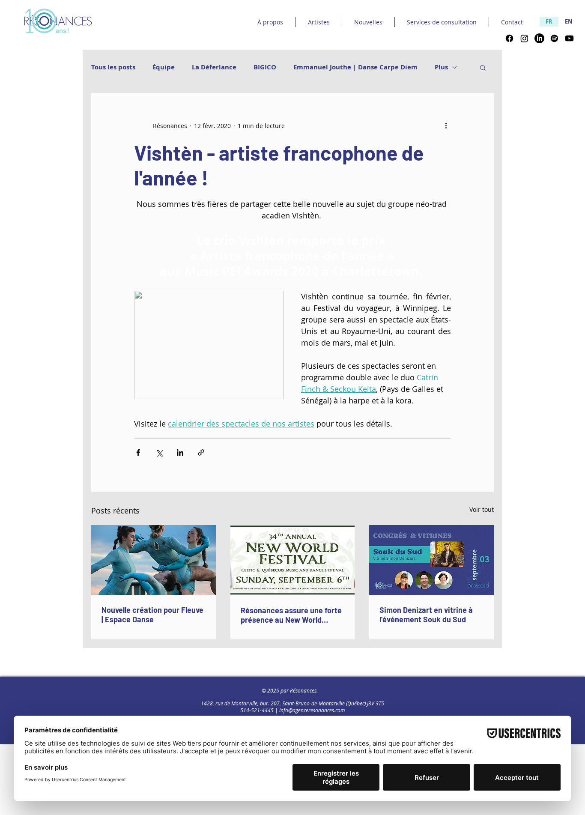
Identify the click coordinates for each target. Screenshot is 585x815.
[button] (483, 67)
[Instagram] (524, 38)
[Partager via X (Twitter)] (159, 452)
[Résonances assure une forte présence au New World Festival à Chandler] (292, 560)
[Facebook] (509, 38)
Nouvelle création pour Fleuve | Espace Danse (152, 614)
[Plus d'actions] (446, 125)
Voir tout (481, 509)
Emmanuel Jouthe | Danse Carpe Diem (355, 67)
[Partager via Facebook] (138, 452)
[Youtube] (569, 38)
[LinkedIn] (539, 38)
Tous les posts (113, 67)
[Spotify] (554, 38)
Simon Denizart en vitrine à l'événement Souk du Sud (426, 614)
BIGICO (265, 67)
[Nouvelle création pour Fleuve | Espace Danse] (153, 560)
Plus (441, 67)
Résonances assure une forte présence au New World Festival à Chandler (291, 615)
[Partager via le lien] (201, 452)
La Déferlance (214, 67)
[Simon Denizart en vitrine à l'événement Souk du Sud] (431, 560)
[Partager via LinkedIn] (180, 452)
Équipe (163, 67)
